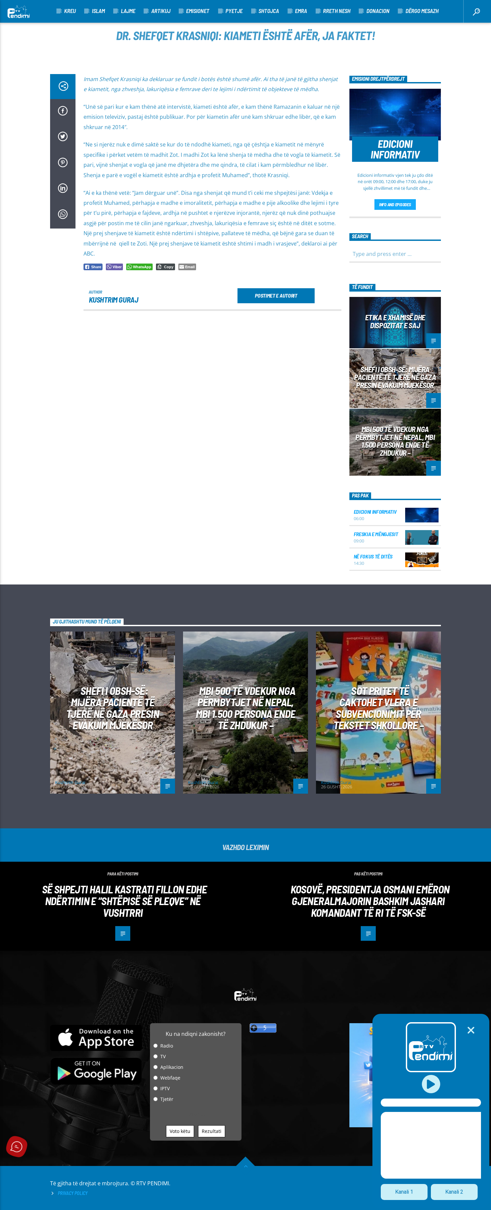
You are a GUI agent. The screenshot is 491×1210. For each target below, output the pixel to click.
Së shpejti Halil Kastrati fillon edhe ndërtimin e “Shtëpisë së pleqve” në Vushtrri (124, 900)
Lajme (128, 10)
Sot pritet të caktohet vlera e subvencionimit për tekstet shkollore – (378, 708)
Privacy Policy (73, 1193)
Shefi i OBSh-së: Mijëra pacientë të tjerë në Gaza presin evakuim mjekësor (395, 377)
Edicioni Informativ (375, 511)
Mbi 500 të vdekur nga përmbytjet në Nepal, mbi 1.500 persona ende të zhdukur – (395, 440)
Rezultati (211, 1131)
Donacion (377, 10)
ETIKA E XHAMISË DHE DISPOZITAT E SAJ (395, 321)
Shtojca (269, 10)
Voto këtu (180, 1131)
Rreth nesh (336, 10)
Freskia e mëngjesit (376, 534)
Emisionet (197, 10)
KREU (70, 10)
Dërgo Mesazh (422, 10)
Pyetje (233, 10)
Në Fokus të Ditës (373, 556)
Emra (301, 10)
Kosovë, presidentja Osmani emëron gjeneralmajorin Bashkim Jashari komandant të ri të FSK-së (370, 900)
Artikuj (160, 10)
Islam (98, 10)
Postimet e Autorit (276, 295)
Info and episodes (395, 204)
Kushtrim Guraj (113, 299)
